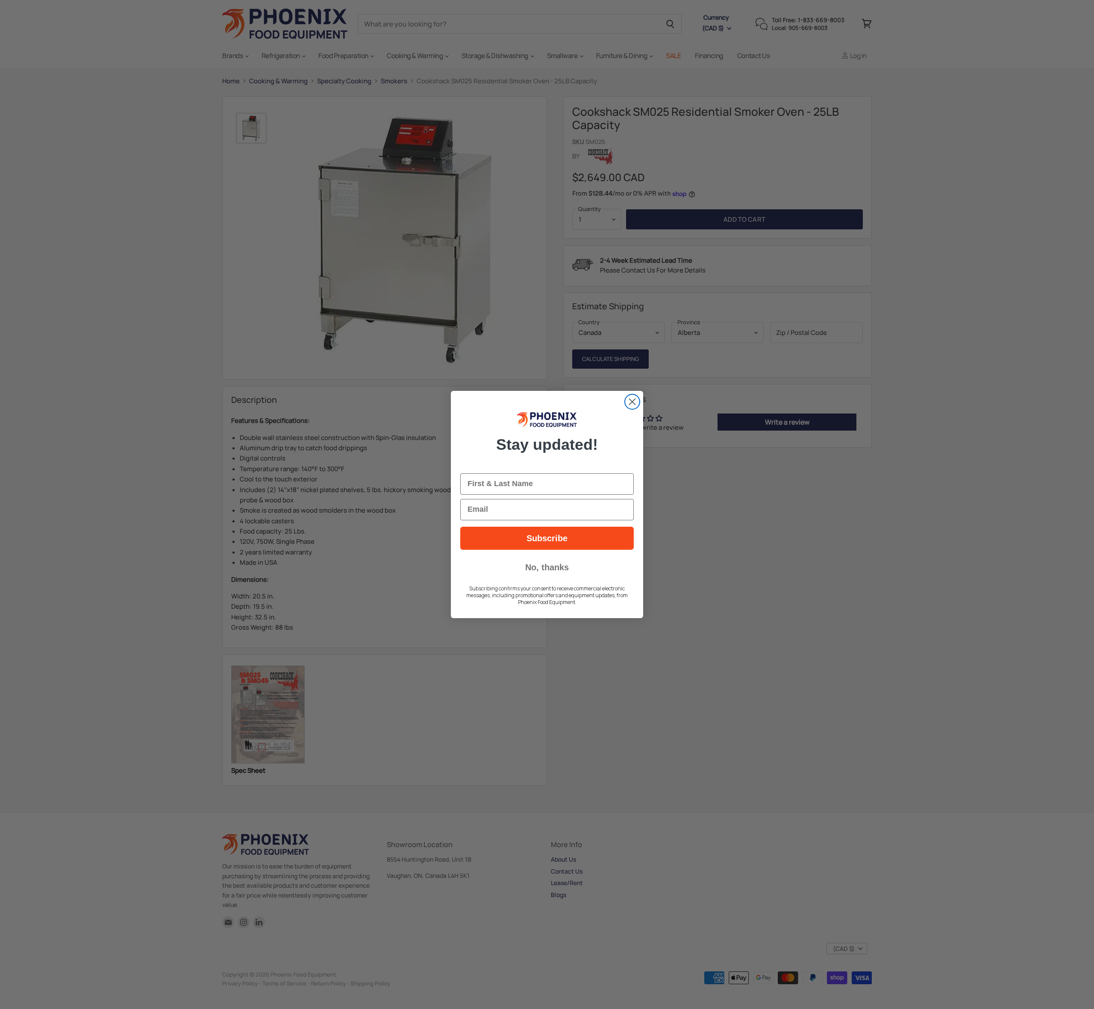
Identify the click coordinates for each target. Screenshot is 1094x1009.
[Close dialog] (632, 401)
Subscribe (547, 538)
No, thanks (547, 567)
